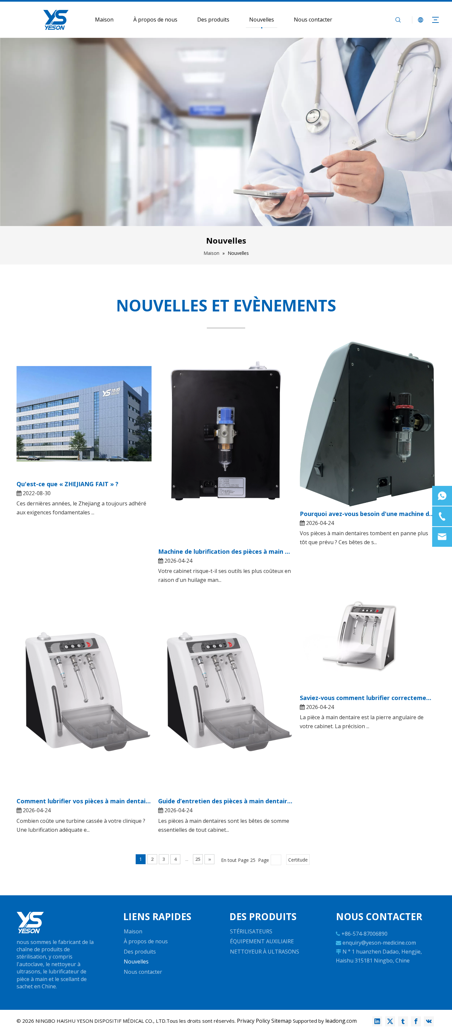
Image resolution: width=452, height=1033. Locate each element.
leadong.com (341, 1020)
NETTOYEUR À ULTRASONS (264, 951)
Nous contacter (313, 19)
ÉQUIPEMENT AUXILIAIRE (262, 941)
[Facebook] (416, 1021)
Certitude (298, 860)
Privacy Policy (253, 1020)
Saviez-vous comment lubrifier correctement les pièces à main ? (367, 698)
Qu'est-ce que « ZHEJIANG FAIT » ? (67, 484)
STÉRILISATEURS (251, 931)
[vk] (429, 1021)
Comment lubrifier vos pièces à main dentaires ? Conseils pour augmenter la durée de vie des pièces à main (84, 801)
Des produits (213, 19)
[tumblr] (403, 1021)
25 (198, 859)
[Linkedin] (377, 1021)
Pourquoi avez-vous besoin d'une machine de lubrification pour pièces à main (367, 514)
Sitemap (281, 1020)
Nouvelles (261, 19)
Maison (104, 19)
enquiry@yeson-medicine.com (379, 942)
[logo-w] (30, 922)
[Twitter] (390, 1021)
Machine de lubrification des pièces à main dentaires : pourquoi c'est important (225, 551)
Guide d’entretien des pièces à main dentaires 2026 (225, 801)
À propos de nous (155, 19)
